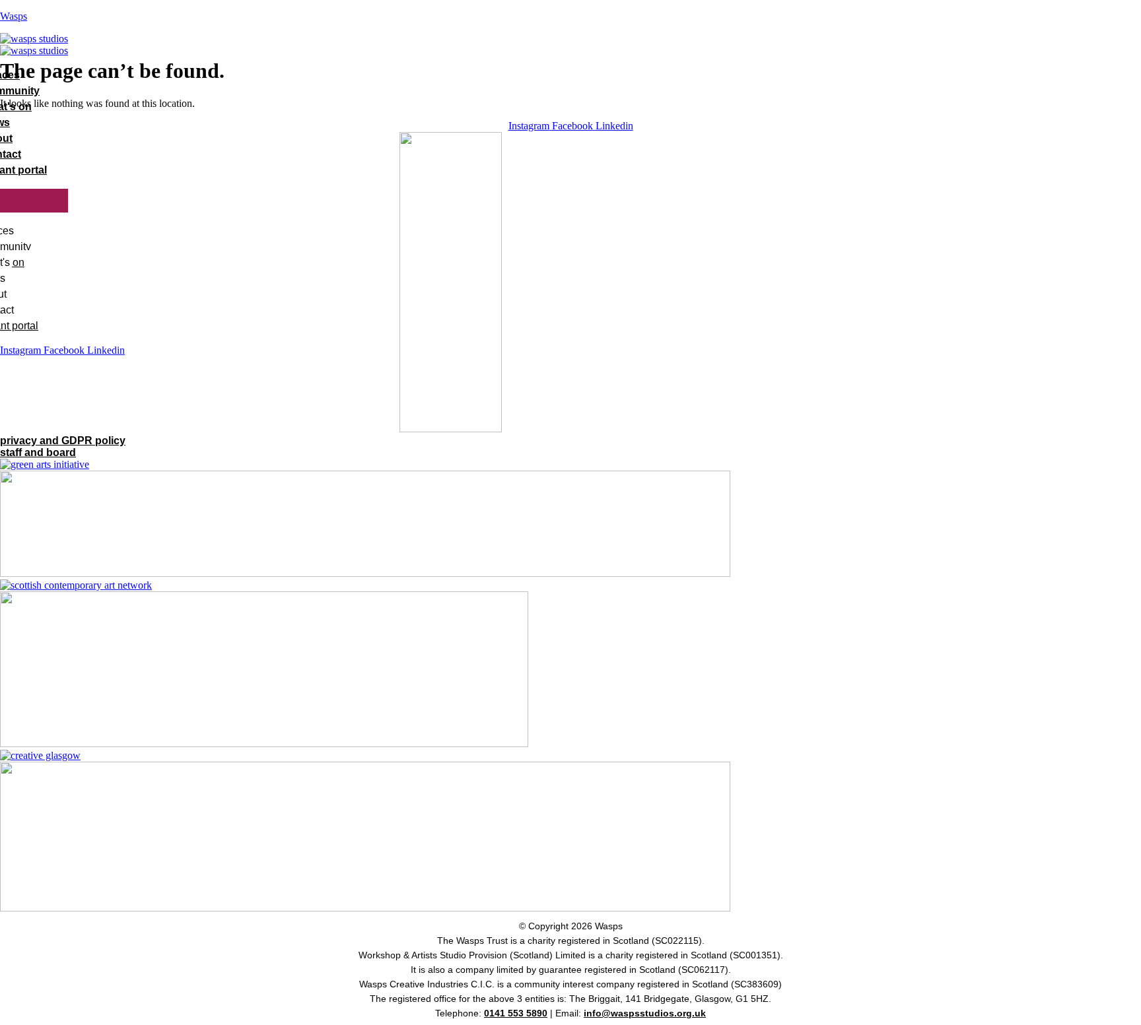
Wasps (13, 16)
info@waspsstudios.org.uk (645, 1013)
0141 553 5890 (515, 1013)
